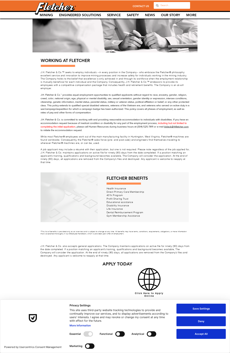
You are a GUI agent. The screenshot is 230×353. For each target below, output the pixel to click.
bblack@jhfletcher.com (176, 126)
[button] (114, 15)
